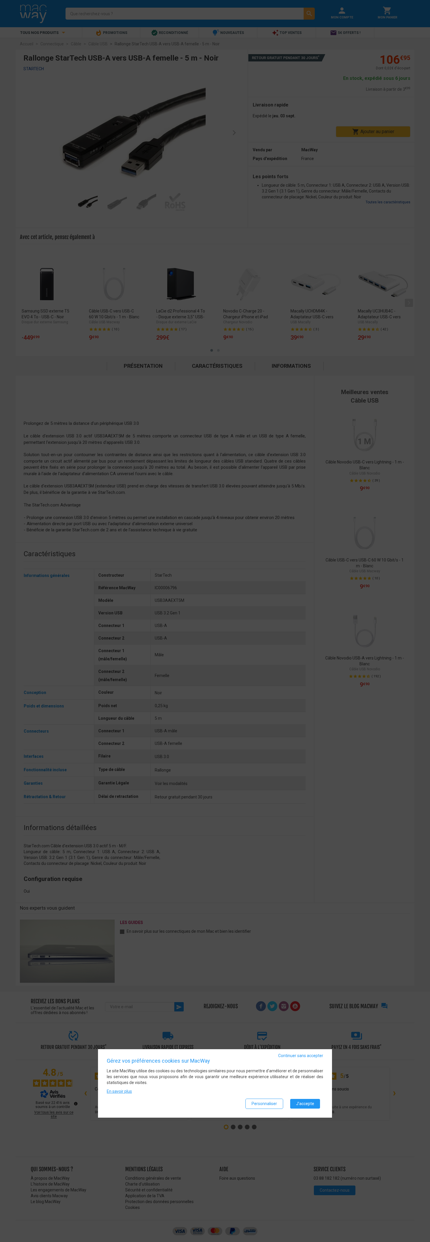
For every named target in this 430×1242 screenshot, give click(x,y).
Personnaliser (264, 1104)
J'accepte (305, 1104)
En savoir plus (119, 1091)
